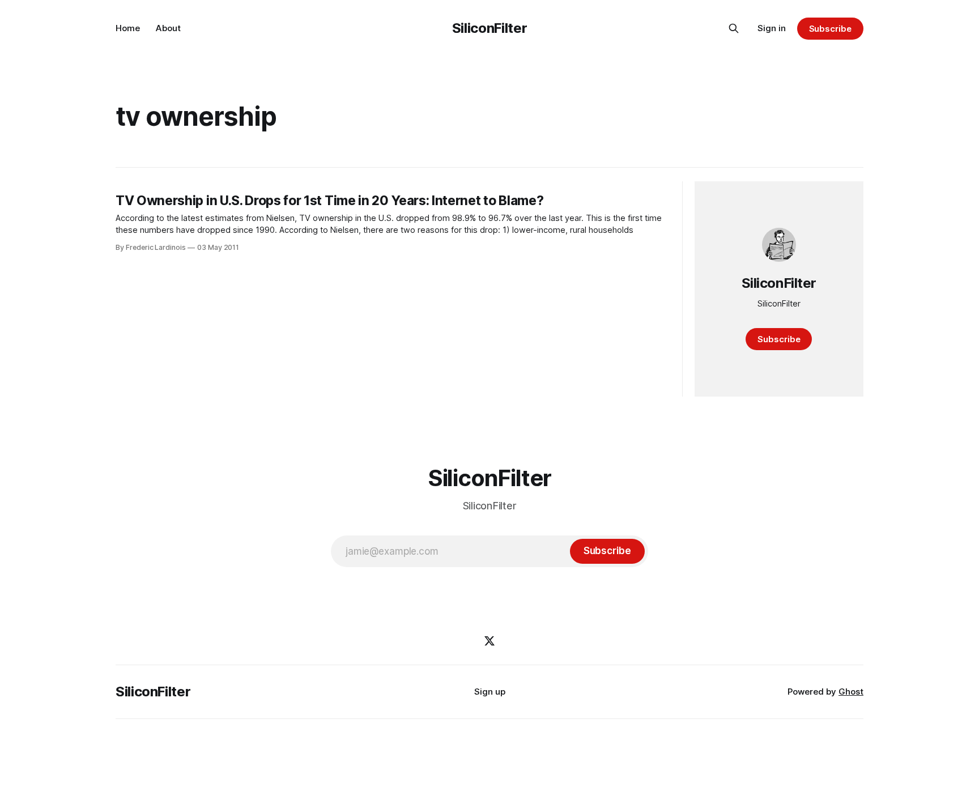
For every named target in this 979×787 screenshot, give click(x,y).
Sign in (771, 28)
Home (128, 28)
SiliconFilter (489, 28)
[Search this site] (734, 28)
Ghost (850, 691)
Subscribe (830, 28)
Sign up (489, 691)
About (168, 28)
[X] (489, 640)
